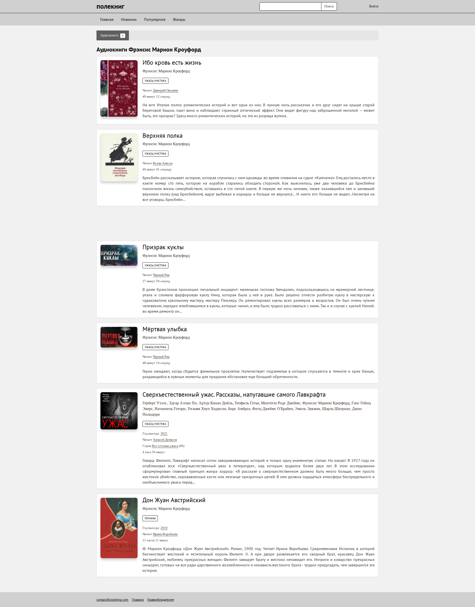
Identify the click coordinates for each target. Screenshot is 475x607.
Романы (150, 518)
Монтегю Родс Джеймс (280, 403)
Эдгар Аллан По (183, 403)
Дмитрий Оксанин (165, 90)
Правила (138, 600)
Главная (107, 19)
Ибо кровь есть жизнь (171, 62)
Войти (374, 6)
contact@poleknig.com (112, 600)
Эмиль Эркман (307, 409)
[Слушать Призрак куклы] (119, 255)
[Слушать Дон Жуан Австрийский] (119, 527)
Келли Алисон (162, 163)
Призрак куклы (163, 247)
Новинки (129, 19)
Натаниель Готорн (170, 409)
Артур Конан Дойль (216, 403)
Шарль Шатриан (336, 409)
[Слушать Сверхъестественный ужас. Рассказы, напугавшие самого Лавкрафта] (119, 410)
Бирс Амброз (239, 409)
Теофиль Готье (247, 403)
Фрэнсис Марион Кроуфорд (166, 71)
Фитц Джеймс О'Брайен (272, 409)
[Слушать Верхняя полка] (119, 157)
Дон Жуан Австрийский (174, 500)
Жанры (179, 19)
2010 (164, 528)
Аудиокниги (111, 35)
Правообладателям (160, 600)
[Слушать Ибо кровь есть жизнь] (119, 88)
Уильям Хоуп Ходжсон (207, 409)
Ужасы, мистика (155, 81)
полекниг (110, 6)
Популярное (155, 19)
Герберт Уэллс (154, 403)
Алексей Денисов (165, 439)
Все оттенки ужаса (165, 446)
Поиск (329, 6)
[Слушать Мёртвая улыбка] (119, 337)
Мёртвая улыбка (164, 329)
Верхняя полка (162, 135)
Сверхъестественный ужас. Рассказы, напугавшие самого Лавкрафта (234, 394)
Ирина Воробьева (165, 534)
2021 (164, 433)
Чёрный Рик (161, 275)
